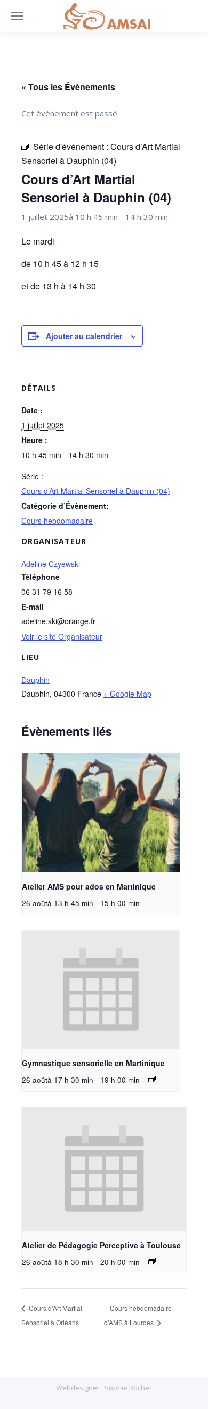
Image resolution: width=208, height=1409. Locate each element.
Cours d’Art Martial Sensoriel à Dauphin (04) (95, 490)
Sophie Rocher (128, 1387)
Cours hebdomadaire (57, 520)
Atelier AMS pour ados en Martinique (89, 886)
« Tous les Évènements (68, 87)
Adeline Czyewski (50, 563)
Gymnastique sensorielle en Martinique (93, 1063)
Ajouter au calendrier (84, 335)
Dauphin (35, 679)
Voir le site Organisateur (61, 636)
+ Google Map (127, 693)
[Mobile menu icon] (17, 16)
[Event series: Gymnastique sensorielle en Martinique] (152, 1079)
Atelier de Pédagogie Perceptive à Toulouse (101, 1245)
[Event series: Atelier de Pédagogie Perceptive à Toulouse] (152, 1261)
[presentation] (101, 812)
